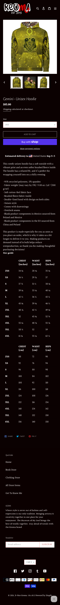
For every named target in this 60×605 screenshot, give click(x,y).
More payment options (30, 148)
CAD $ (29, 562)
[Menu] (55, 8)
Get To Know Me (14, 493)
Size (5, 119)
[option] (16, 82)
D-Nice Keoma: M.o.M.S (25, 595)
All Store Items (13, 485)
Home (8, 462)
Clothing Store (13, 478)
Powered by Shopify (44, 595)
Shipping (7, 109)
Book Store (11, 470)
